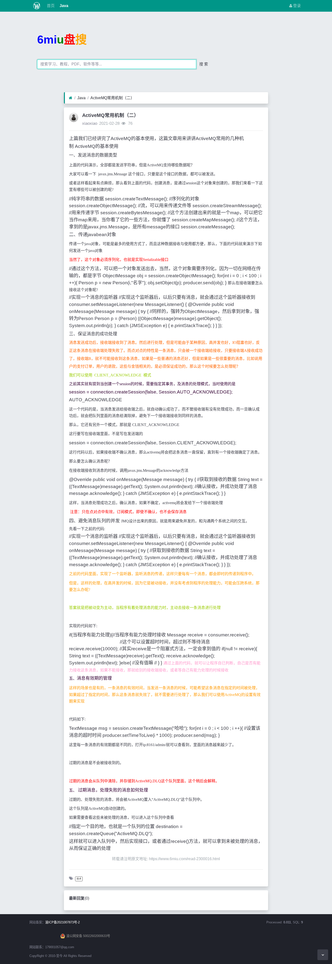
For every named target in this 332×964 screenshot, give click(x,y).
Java (63, 6)
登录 (296, 6)
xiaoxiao (89, 123)
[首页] (70, 98)
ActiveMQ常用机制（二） (112, 98)
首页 (50, 6)
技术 (79, 878)
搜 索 (203, 64)
